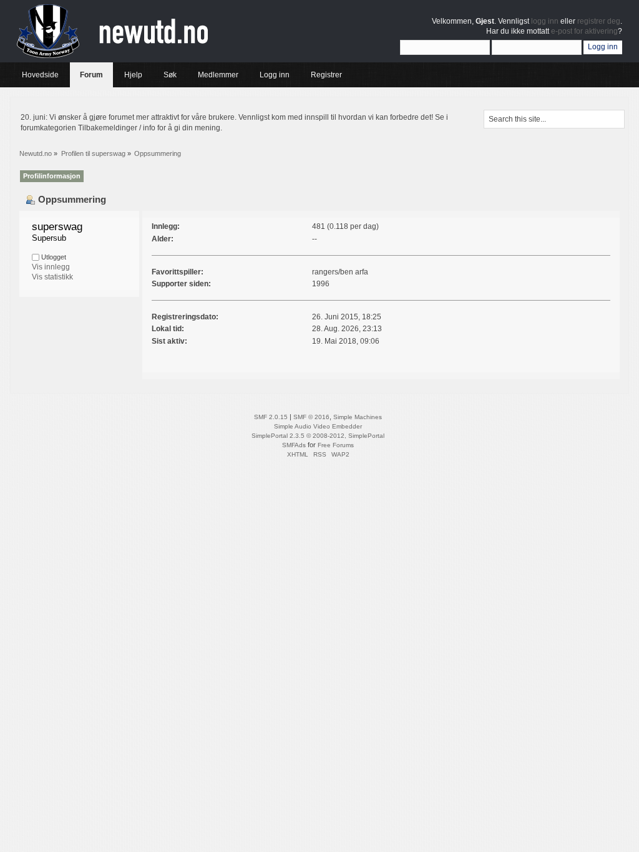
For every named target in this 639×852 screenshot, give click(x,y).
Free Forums (336, 445)
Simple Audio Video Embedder (318, 426)
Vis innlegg (51, 267)
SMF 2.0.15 (271, 417)
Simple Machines (357, 417)
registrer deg (598, 21)
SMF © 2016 (311, 417)
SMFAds (294, 445)
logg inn (545, 21)
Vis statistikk (52, 277)
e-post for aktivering (584, 31)
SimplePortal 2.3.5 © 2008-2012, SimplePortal (317, 435)
